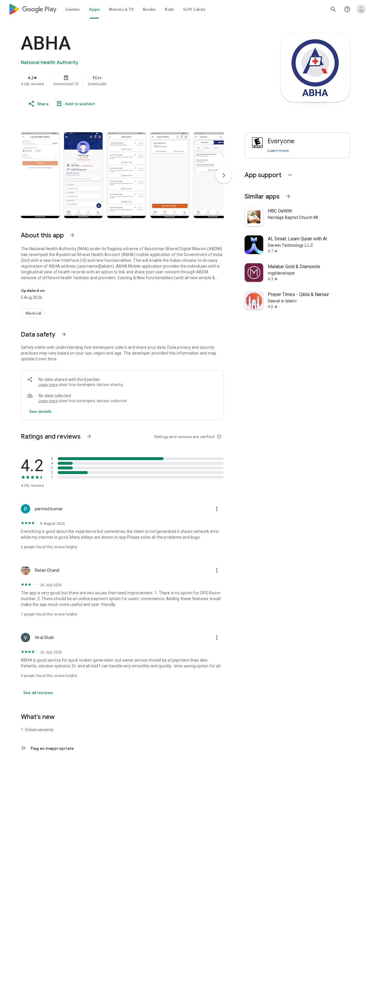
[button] (77, 84)
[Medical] (33, 313)
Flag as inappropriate (47, 748)
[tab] (72, 9)
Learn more (48, 385)
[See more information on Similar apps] (288, 196)
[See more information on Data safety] (64, 334)
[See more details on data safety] (40, 411)
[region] (137, 80)
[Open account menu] (361, 9)
